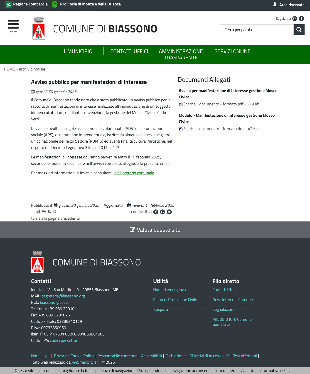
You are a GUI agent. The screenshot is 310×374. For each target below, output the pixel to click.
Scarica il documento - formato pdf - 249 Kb (221, 104)
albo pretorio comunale (134, 173)
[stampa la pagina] (37, 212)
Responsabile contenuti (117, 356)
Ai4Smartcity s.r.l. (86, 362)
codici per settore (64, 340)
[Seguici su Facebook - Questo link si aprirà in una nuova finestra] (301, 18)
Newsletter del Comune (232, 299)
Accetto (247, 370)
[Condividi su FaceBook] (155, 211)
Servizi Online (233, 51)
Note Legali (40, 356)
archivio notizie (32, 69)
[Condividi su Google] (162, 211)
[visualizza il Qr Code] (54, 212)
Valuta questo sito (157, 229)
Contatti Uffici (129, 51)
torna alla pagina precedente (55, 218)
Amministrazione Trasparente (181, 54)
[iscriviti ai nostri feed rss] (48, 212)
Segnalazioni (223, 309)
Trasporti (160, 309)
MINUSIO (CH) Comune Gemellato (232, 322)
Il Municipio (77, 51)
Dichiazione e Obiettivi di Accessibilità (198, 356)
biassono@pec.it (54, 302)
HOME (9, 69)
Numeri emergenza (169, 289)
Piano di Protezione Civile (175, 299)
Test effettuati (245, 356)
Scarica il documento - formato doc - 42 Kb (220, 129)
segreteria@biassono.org (63, 296)
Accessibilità (151, 356)
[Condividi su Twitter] (169, 211)
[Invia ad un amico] (43, 212)
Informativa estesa (275, 370)
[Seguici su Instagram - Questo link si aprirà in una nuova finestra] (294, 18)
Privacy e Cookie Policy (74, 356)
